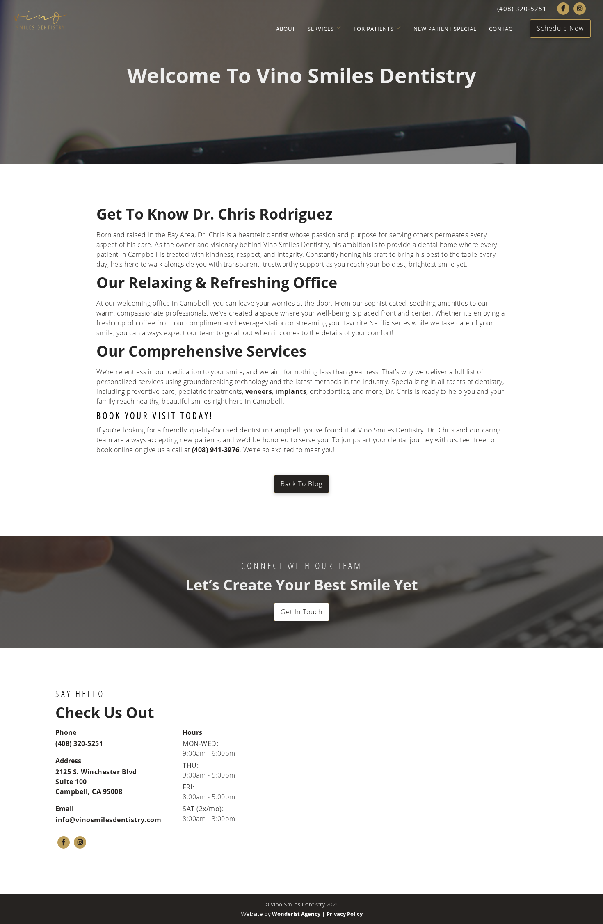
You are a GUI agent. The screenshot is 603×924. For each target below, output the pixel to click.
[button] (322, 29)
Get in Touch (301, 611)
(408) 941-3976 (216, 449)
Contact (502, 28)
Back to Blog (301, 483)
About (285, 28)
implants (290, 391)
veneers (258, 391)
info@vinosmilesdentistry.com (108, 819)
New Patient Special (445, 28)
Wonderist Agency (296, 913)
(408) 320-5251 (79, 743)
